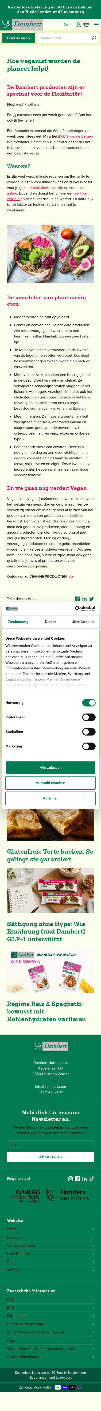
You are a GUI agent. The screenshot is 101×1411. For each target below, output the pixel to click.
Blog (11, 1262)
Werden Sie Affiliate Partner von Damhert (40, 1348)
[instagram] (70, 1178)
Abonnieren (50, 1157)
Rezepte (14, 1237)
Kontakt (13, 1270)
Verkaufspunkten (21, 1245)
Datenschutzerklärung (25, 1324)
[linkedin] (84, 1178)
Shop (11, 1229)
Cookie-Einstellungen (25, 1356)
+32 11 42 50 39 (50, 1092)
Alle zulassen (51, 767)
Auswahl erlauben (50, 783)
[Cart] (86, 24)
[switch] (89, 717)
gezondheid (29, 187)
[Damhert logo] (21, 24)
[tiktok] (91, 1178)
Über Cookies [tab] (83, 622)
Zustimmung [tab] (18, 622)
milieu (12, 193)
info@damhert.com (50, 1086)
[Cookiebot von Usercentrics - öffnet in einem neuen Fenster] (75, 609)
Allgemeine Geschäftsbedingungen (36, 1332)
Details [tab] (50, 622)
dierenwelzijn (52, 187)
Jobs (11, 1340)
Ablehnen (50, 798)
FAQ (10, 1299)
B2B (10, 1307)
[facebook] (77, 1178)
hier (71, 576)
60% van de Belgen (77, 136)
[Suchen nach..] (94, 38)
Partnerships (17, 1315)
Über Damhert (18, 1253)
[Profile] (78, 24)
